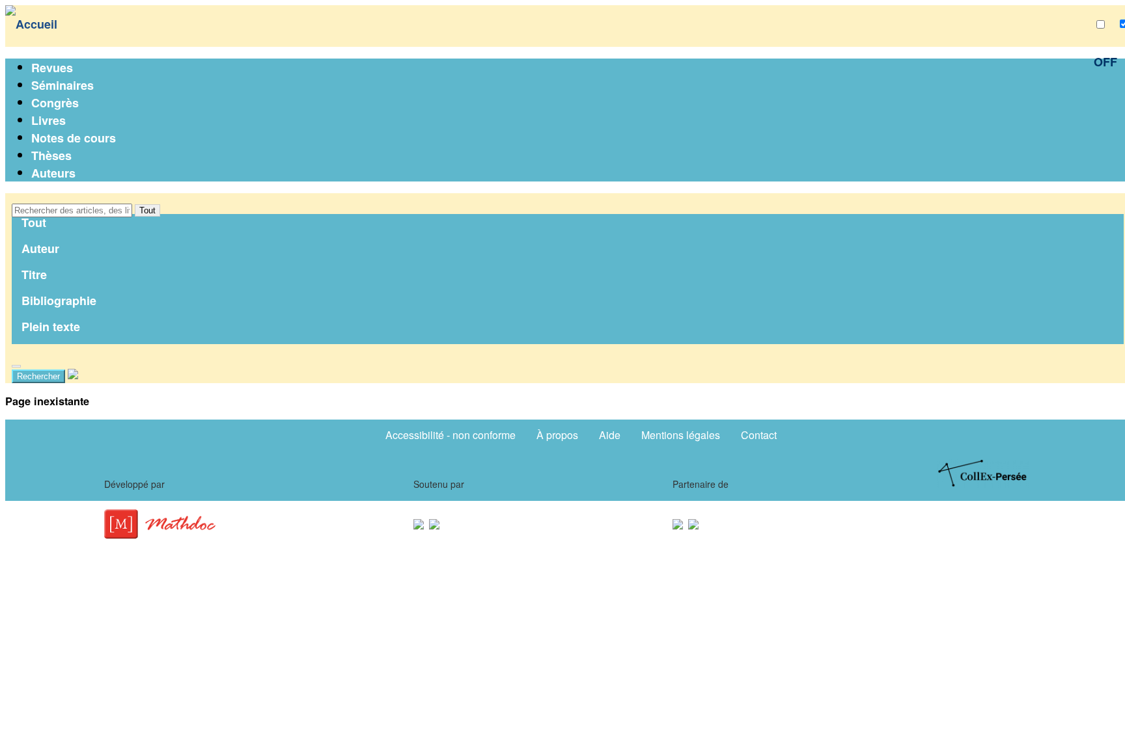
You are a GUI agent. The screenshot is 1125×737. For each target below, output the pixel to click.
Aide (609, 434)
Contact (759, 434)
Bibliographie (58, 300)
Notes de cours (73, 137)
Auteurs (53, 173)
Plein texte (50, 326)
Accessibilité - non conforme (450, 434)
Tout (147, 210)
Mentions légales (680, 434)
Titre (34, 274)
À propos (557, 434)
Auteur (40, 248)
